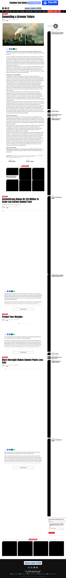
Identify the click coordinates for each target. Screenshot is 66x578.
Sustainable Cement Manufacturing (27, 156)
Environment (22, 11)
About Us (25, 570)
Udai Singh (20, 157)
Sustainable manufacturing (12, 157)
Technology (36, 11)
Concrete (17, 11)
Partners (29, 570)
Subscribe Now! (50, 11)
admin (7, 20)
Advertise (55, 11)
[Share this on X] (14, 49)
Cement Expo (45, 11)
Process (14, 11)
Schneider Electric (16, 156)
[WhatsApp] (16, 49)
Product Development (29, 11)
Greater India (40, 155)
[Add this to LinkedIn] (12, 49)
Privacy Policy (34, 570)
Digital (59, 11)
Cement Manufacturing (23, 155)
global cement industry (33, 155)
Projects (40, 11)
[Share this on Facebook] (10, 49)
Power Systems (9, 156)
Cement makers (15, 155)
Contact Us (40, 570)
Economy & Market (9, 11)
